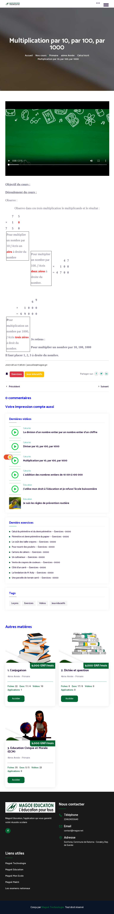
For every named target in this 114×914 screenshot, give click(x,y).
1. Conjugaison (17, 670)
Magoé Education (14, 869)
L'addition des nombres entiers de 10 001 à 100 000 (53, 475)
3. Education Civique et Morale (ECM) (28, 750)
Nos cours (40, 55)
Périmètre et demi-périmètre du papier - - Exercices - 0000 (40, 536)
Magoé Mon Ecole (14, 876)
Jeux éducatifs (58, 603)
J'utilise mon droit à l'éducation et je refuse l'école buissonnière (60, 489)
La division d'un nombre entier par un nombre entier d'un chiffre (60, 432)
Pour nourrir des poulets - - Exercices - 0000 (33, 547)
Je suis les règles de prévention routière (46, 503)
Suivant (104, 386)
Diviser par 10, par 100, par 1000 (41, 446)
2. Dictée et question (75, 670)
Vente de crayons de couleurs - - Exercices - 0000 (36, 562)
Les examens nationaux (17, 888)
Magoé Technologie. (53, 907)
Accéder (16, 698)
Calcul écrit (83, 55)
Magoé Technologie (15, 863)
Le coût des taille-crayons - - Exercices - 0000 (34, 542)
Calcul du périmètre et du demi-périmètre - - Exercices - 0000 (41, 531)
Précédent (14, 386)
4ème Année (68, 55)
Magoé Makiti (12, 882)
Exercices (28, 603)
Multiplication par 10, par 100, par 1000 (58, 59)
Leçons (14, 603)
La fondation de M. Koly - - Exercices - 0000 (33, 573)
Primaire (53, 55)
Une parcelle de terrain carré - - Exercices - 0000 (35, 578)
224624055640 (71, 819)
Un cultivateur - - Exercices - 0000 (28, 557)
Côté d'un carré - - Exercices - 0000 (29, 567)
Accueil (29, 55)
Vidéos (42, 603)
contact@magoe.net (73, 830)
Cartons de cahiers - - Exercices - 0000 (30, 552)
